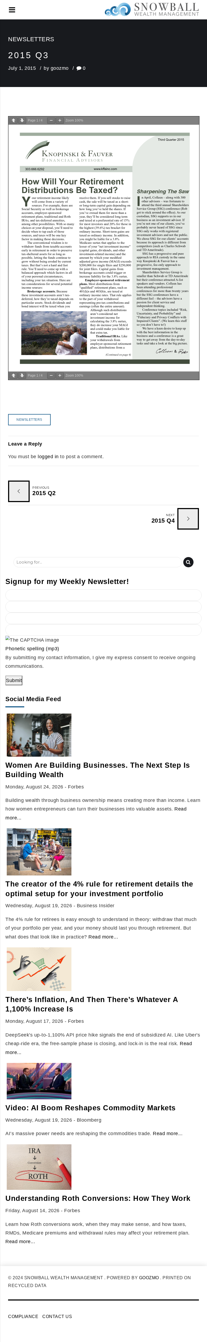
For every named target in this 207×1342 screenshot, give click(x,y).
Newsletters (31, 39)
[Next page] (22, 120)
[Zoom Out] (51, 120)
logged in (48, 456)
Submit (14, 680)
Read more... (103, 937)
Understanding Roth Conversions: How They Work (98, 1198)
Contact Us (57, 1316)
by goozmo (56, 68)
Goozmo (149, 1277)
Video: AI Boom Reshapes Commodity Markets (90, 1108)
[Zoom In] (60, 120)
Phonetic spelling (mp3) (32, 648)
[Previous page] (13, 120)
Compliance (23, 1316)
